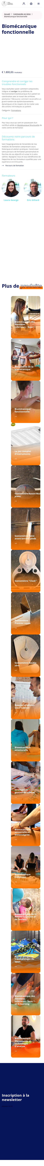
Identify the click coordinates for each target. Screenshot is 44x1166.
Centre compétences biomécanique (10, 3)
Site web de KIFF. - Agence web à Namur (22, 1161)
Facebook (19, 1139)
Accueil (7, 14)
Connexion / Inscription (24, 3)
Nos (11, 1129)
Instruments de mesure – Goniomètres (21, 1126)
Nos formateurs (25, 1129)
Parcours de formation (15, 165)
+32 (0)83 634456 (9, 1090)
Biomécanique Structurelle (28, 125)
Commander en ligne (22, 14)
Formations (16, 110)
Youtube (27, 1139)
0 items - (31, 3)
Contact (18, 1131)
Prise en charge (30, 1124)
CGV (35, 1156)
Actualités (10, 1131)
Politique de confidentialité (21, 1156)
